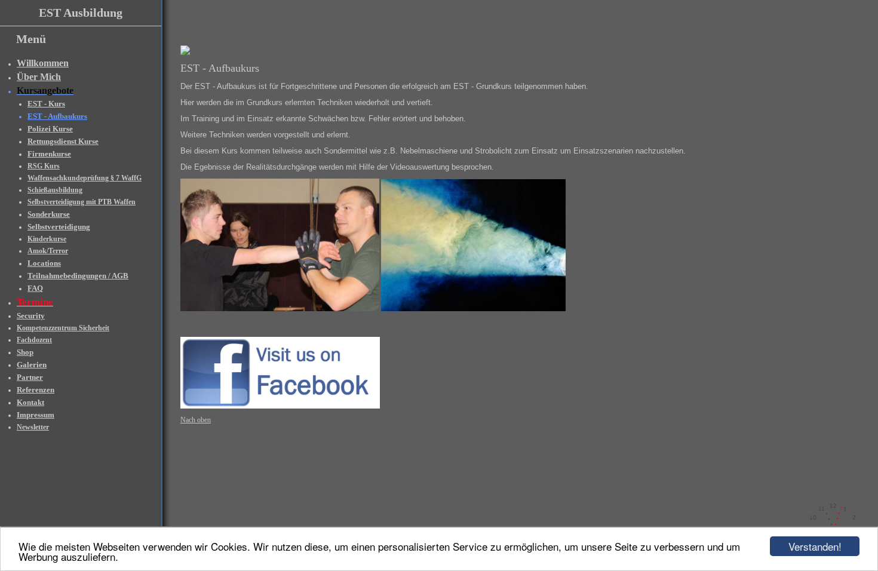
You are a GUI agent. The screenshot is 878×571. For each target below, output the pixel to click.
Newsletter (33, 427)
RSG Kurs (43, 166)
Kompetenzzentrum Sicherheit (63, 328)
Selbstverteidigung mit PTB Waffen (81, 202)
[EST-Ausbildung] (185, 52)
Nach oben (195, 420)
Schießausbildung (54, 190)
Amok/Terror (47, 251)
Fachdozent (34, 340)
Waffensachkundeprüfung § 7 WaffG (84, 178)
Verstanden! (815, 546)
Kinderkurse (46, 239)
